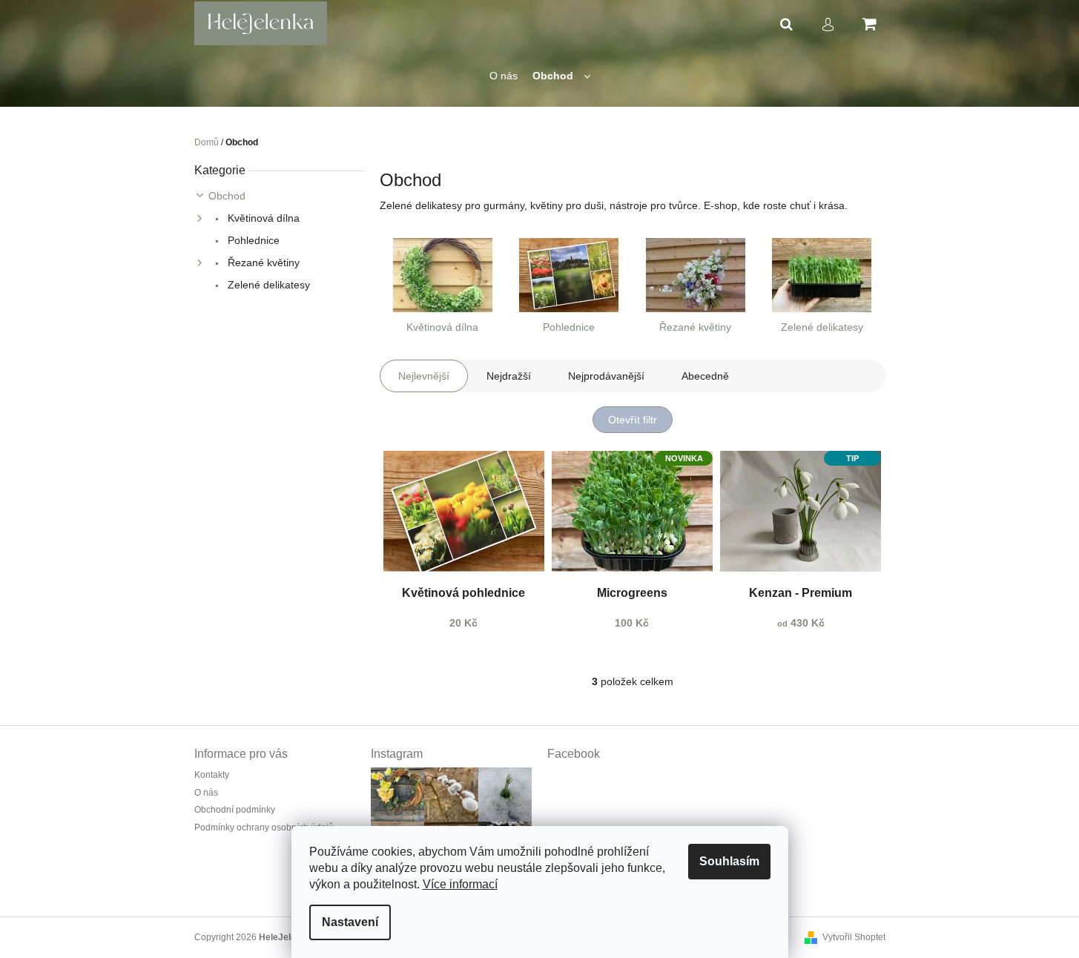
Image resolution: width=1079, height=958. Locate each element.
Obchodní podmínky (234, 810)
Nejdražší (508, 376)
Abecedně (705, 376)
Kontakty (211, 775)
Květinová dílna (262, 218)
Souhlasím (729, 861)
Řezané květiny (262, 262)
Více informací (460, 884)
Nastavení (350, 922)
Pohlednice (252, 240)
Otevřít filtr (632, 420)
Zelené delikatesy (267, 285)
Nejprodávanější (606, 376)
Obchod (226, 196)
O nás (206, 792)
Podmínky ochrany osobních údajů (264, 827)
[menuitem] (503, 76)
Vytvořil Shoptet (853, 937)
